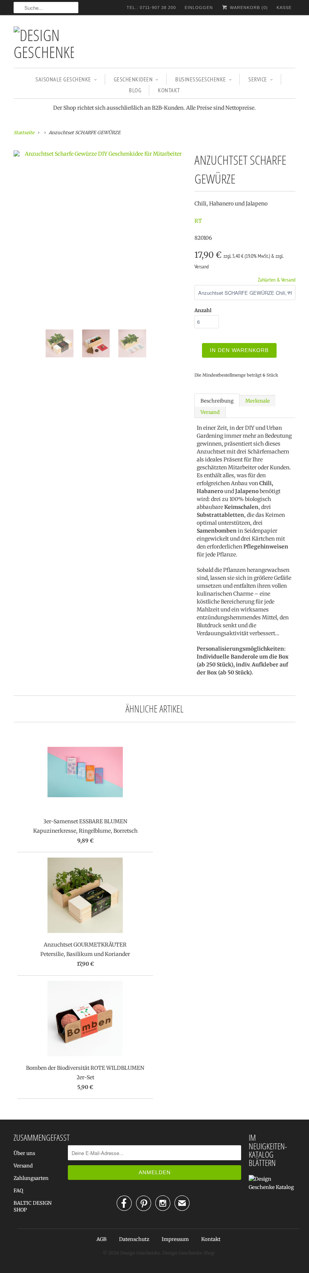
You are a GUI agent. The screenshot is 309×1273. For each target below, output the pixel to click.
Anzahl (202, 310)
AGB (101, 1239)
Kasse (284, 7)
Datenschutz (134, 1239)
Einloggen (199, 7)
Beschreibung (217, 401)
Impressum (175, 1239)
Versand (210, 412)
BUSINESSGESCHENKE (200, 79)
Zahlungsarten (31, 1178)
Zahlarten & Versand (276, 279)
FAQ (18, 1190)
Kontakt (169, 90)
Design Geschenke (140, 1253)
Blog (135, 90)
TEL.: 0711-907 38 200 (151, 7)
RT (198, 221)
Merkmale (257, 401)
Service (257, 79)
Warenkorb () (248, 7)
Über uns (24, 1153)
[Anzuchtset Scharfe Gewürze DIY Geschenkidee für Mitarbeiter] (100, 153)
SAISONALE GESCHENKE (63, 79)
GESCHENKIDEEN (133, 79)
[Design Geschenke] (44, 43)
